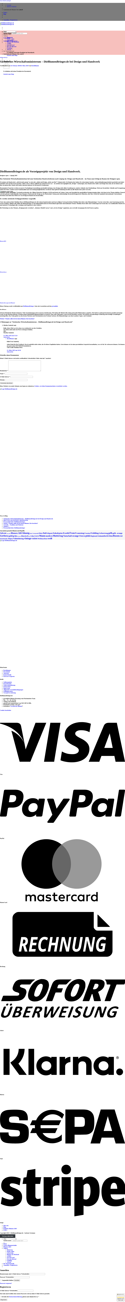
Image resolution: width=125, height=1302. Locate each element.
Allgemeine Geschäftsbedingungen (13, 689)
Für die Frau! (11, 1257)
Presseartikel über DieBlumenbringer (14, 522)
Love (37, 536)
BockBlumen (35, 65)
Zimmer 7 (6, 526)
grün (15, 536)
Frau (72, 533)
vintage (27, 538)
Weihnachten (42, 539)
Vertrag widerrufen (7, 1236)
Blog (4, 14)
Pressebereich (7, 683)
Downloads (6, 672)
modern (49, 536)
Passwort (7, 1277)
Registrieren (4, 1299)
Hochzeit (19, 536)
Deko (41, 533)
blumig (26, 533)
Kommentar (4, 370)
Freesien (87, 533)
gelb (110, 533)
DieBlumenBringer (4, 57)
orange (75, 536)
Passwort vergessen (9, 676)
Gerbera (4, 536)
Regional (93, 536)
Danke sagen (10, 39)
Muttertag (10, 37)
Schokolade (3, 539)
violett (34, 538)
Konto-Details (7, 675)
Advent (3, 533)
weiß (50, 538)
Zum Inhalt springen (5, 0)
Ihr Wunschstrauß (8, 51)
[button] (10, 20)
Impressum (6, 688)
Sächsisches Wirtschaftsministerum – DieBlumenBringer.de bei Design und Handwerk (28, 518)
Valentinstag (18, 539)
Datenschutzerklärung (15, 1296)
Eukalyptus (58, 533)
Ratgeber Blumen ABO (10, 1228)
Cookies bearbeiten (5, 710)
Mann (42, 535)
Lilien (32, 536)
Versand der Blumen (16, 706)
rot (121, 536)
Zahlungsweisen (8, 691)
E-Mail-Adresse (5, 377)
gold (10, 536)
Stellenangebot (7, 682)
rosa (110, 535)
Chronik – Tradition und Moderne (13, 525)
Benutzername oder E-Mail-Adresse (14, 1274)
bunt (31, 533)
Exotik (66, 533)
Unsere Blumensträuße (10, 33)
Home (5, 31)
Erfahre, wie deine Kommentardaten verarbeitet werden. (50, 386)
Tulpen (10, 539)
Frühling (95, 533)
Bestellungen (7, 670)
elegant (50, 533)
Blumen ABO (7, 34)
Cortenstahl (35, 533)
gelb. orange (117, 533)
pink (88, 536)
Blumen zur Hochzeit (13, 42)
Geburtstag (10, 40)
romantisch (103, 536)
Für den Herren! (11, 1259)
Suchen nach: (7, 1240)
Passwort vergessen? (6, 1283)
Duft (45, 533)
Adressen (6, 673)
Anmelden (16, 1280)
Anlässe (5, 36)
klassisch (24, 536)
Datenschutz (7, 686)
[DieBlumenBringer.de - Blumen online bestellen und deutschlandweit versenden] (7, 23)
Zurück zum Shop (12, 55)
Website (2, 380)
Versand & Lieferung (9, 693)
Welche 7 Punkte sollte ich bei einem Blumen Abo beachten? (17, 318)
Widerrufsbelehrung (9, 685)
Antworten (6, 337)
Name (2, 373)
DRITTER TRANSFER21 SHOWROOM (15, 520)
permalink (55, 306)
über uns (6, 1225)
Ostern (82, 536)
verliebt (9, 1256)
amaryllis (8, 533)
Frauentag (79, 533)
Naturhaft (67, 536)
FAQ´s (5, 12)
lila (29, 536)
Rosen (116, 535)
